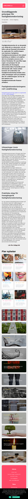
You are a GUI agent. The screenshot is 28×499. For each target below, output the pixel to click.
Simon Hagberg (14, 19)
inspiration (4, 22)
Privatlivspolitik (16, 497)
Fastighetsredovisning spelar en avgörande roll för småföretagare (14, 93)
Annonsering (14, 487)
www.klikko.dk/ (15, 480)
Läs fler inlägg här (14, 245)
